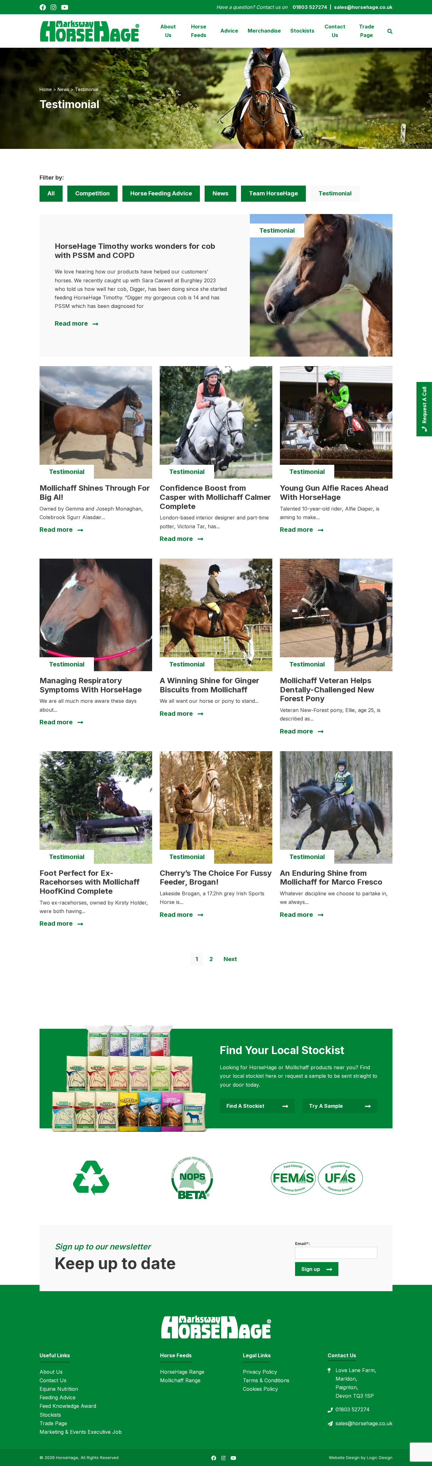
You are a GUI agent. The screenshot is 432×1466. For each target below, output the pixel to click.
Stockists (302, 31)
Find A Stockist (245, 1106)
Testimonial (335, 193)
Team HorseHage (273, 193)
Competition (92, 193)
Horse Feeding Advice (161, 193)
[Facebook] (43, 7)
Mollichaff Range (180, 1380)
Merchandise (264, 31)
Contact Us (334, 30)
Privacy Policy (260, 1372)
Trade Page (366, 30)
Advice (229, 31)
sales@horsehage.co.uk (364, 1423)
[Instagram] (53, 7)
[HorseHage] (89, 30)
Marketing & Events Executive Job (81, 1432)
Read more (71, 323)
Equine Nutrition (59, 1389)
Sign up (310, 1269)
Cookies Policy (260, 1389)
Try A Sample (326, 1106)
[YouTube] (64, 7)
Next (230, 959)
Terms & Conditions (266, 1380)
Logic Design (379, 1457)
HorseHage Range (182, 1372)
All (51, 193)
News (220, 193)
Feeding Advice (58, 1397)
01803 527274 (353, 1409)
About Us (168, 30)
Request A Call (424, 405)
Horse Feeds (198, 30)
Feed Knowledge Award (68, 1406)
